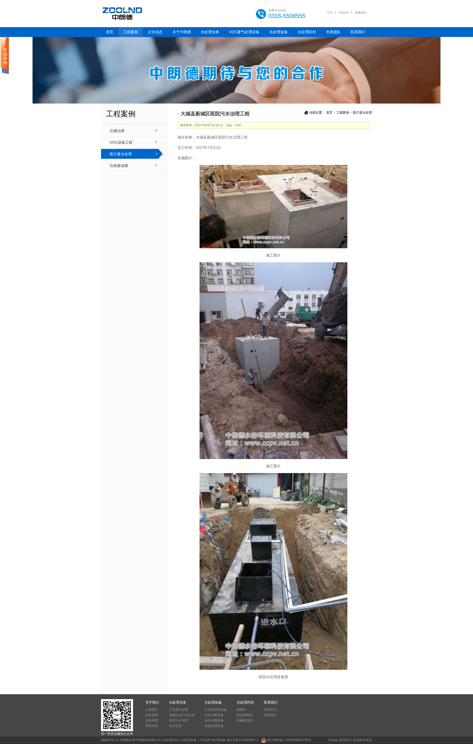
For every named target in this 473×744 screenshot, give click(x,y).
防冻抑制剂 (245, 715)
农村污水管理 (178, 720)
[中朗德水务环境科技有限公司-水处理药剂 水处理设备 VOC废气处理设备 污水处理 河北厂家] (122, 13)
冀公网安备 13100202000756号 (289, 740)
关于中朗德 (181, 32)
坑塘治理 (117, 131)
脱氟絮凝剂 (245, 720)
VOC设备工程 (121, 142)
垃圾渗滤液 (119, 165)
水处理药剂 (307, 32)
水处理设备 (278, 32)
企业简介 (151, 709)
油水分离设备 (214, 720)
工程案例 (130, 32)
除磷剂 (241, 709)
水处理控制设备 (215, 709)
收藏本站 (361, 12)
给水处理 (175, 726)
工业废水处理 (178, 709)
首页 (109, 32)
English (344, 12)
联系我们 (358, 32)
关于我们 (152, 702)
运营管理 (151, 720)
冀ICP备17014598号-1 (242, 740)
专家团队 (333, 32)
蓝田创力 (345, 740)
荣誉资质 (151, 726)
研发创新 (151, 715)
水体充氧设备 (214, 715)
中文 (330, 12)
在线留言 (270, 715)
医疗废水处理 (121, 154)
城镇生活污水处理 (182, 715)
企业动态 (155, 32)
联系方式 (270, 709)
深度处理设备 (214, 726)
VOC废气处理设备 (244, 32)
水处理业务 (210, 32)
